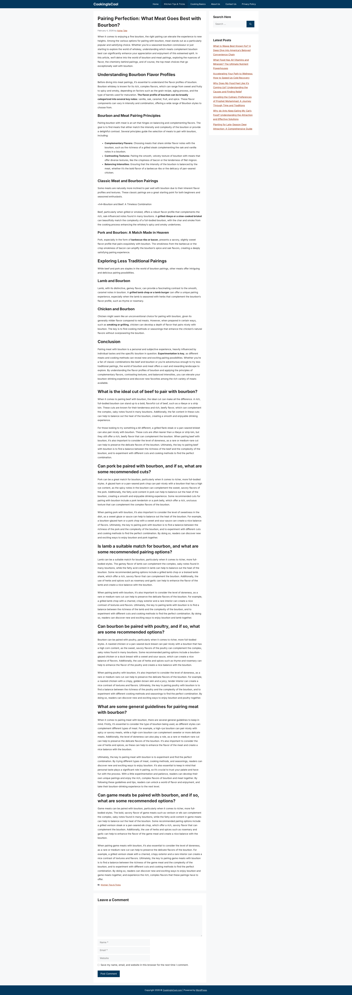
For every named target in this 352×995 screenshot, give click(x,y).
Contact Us (231, 4)
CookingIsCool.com (172, 990)
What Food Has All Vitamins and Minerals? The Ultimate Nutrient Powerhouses (231, 64)
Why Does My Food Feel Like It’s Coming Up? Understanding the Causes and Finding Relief (231, 87)
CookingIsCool (106, 4)
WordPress (201, 990)
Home (156, 4)
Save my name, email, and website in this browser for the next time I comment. (145, 965)
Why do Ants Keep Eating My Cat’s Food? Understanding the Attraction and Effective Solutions (233, 115)
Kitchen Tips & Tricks (174, 4)
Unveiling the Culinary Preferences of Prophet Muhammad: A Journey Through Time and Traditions (232, 101)
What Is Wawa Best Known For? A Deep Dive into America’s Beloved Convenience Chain (232, 50)
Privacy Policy (249, 4)
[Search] (250, 24)
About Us (215, 4)
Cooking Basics (198, 4)
